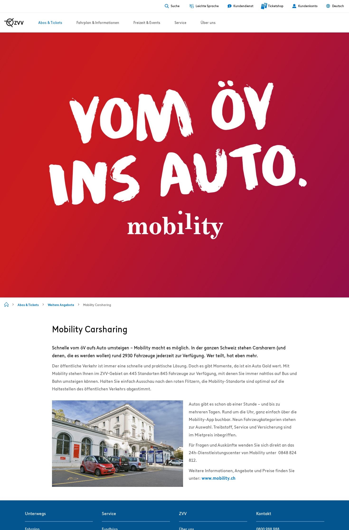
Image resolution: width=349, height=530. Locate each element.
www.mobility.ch (219, 478)
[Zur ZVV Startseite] (14, 22)
